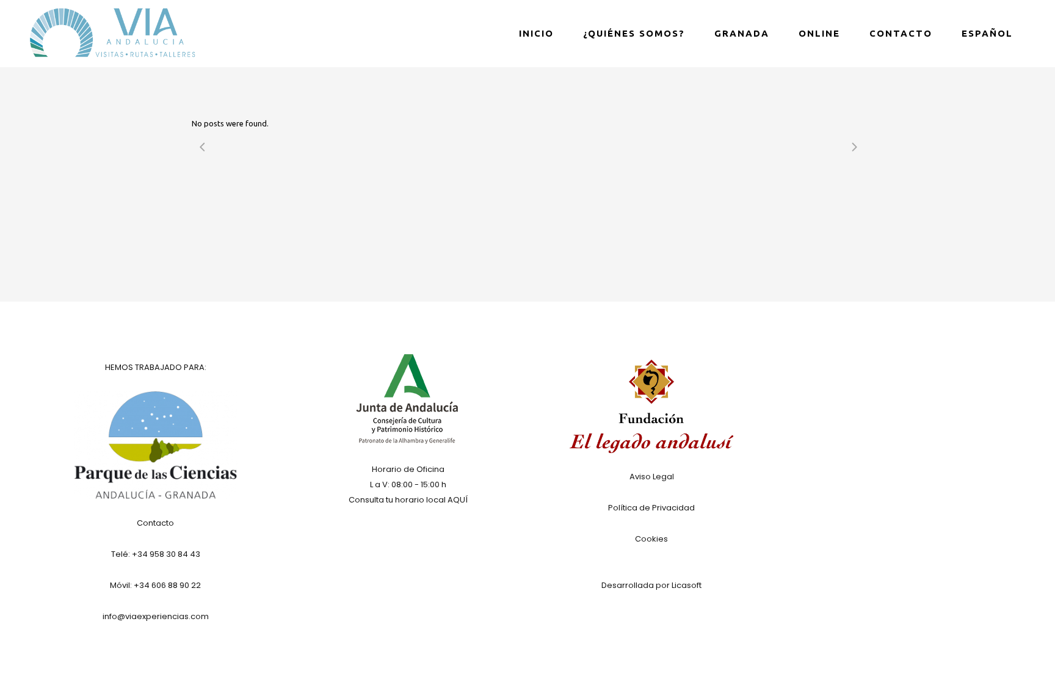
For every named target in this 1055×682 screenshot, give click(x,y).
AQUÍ (458, 500)
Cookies (651, 539)
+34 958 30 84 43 (166, 554)
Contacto (155, 523)
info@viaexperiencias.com (156, 616)
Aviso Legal (651, 476)
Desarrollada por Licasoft (651, 585)
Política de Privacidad (651, 507)
